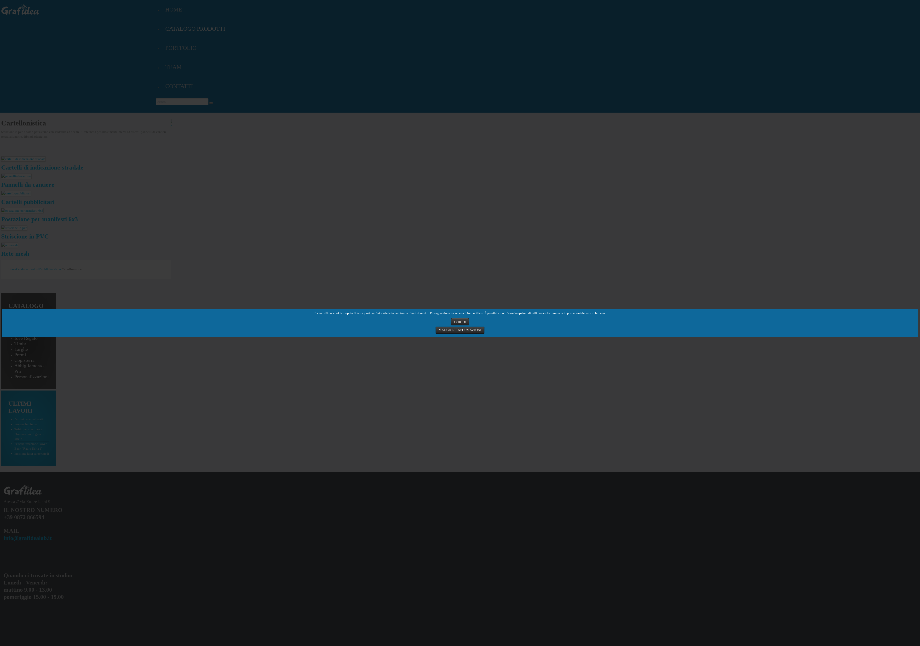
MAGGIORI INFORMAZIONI (460, 330)
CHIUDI (460, 321)
